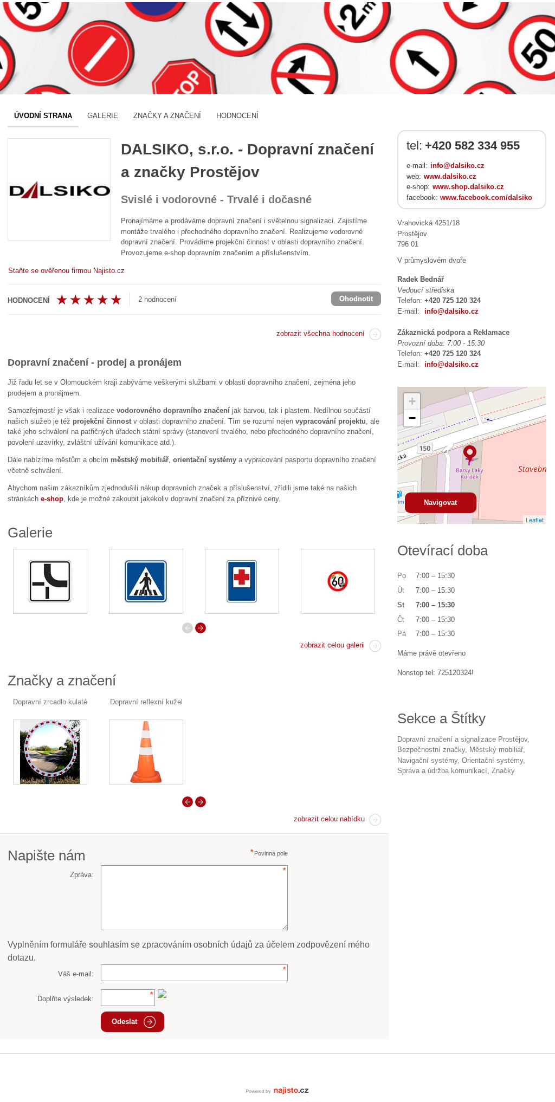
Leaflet (535, 519)
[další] (200, 628)
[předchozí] (187, 628)
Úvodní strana (43, 116)
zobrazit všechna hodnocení (320, 333)
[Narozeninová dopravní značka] (338, 581)
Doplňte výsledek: (65, 999)
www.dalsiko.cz (450, 176)
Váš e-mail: (76, 974)
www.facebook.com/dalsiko (486, 197)
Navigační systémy (427, 760)
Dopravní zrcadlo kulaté (50, 702)
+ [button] (412, 401)
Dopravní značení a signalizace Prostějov (462, 739)
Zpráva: (82, 875)
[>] (200, 801)
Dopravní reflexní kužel (146, 702)
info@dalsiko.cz (457, 165)
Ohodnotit (356, 299)
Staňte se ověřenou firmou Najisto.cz (66, 271)
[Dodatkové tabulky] (50, 581)
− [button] (412, 418)
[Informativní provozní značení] (146, 581)
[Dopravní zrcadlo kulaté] (50, 752)
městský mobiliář (496, 750)
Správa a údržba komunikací (442, 771)
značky (503, 771)
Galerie (102, 116)
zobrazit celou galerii (332, 645)
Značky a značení (167, 116)
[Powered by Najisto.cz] (277, 1090)
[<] (187, 801)
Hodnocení (237, 116)
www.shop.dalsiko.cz (468, 187)
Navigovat (440, 502)
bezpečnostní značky (431, 750)
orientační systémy (492, 760)
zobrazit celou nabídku (329, 819)
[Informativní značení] (242, 581)
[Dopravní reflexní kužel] (146, 752)
